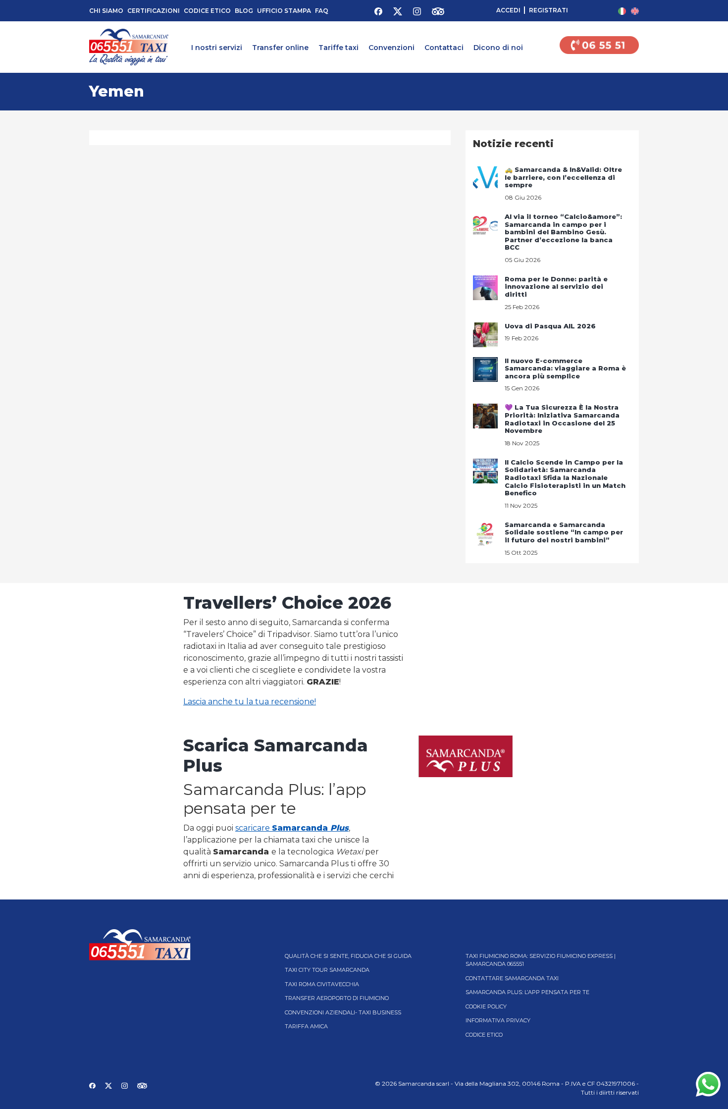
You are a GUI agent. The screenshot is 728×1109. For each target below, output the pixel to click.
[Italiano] (622, 11)
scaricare (292, 828)
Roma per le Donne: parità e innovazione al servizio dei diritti (556, 286)
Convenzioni (391, 47)
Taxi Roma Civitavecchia (322, 984)
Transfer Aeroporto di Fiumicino (337, 998)
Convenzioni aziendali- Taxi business (343, 1012)
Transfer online (280, 47)
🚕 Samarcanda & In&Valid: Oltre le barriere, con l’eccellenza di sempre (563, 177)
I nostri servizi (216, 47)
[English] (635, 11)
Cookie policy (486, 1006)
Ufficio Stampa (284, 10)
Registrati (548, 10)
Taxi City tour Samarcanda (327, 969)
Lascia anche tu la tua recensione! (249, 701)
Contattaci (444, 47)
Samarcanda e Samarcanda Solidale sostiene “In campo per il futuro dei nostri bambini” (564, 532)
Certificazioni (153, 10)
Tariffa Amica (306, 1026)
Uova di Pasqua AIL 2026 (550, 326)
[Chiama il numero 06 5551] (599, 47)
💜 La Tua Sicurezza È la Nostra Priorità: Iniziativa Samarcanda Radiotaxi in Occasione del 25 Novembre (562, 418)
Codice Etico (207, 10)
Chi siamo (106, 10)
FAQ (321, 10)
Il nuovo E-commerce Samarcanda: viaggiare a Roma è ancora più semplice (565, 368)
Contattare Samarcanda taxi (512, 978)
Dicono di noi (498, 47)
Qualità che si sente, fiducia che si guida (348, 955)
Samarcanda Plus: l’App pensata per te (527, 992)
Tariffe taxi (338, 47)
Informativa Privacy (498, 1020)
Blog (244, 10)
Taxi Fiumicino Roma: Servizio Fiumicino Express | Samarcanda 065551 (541, 960)
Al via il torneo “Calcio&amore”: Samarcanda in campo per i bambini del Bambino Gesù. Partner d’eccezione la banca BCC (563, 231)
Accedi (508, 10)
